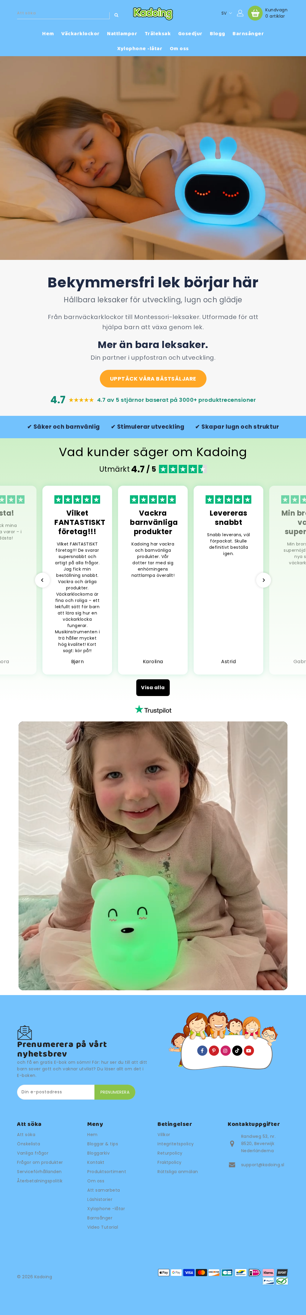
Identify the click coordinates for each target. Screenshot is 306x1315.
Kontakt (96, 1162)
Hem (92, 1135)
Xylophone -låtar (106, 1209)
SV (224, 13)
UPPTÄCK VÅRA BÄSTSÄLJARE (153, 378)
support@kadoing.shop (266, 1165)
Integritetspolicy (175, 1144)
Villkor (163, 1135)
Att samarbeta (103, 1190)
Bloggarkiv (98, 1153)
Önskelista (28, 1144)
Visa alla (153, 687)
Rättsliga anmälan (177, 1172)
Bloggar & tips (102, 1144)
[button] (42, 580)
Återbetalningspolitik (40, 1181)
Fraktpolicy (169, 1162)
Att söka (26, 1135)
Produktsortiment (106, 1172)
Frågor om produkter (40, 1162)
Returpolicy (170, 1153)
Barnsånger (99, 1218)
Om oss (95, 1181)
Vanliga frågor (32, 1153)
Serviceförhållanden (39, 1172)
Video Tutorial (102, 1227)
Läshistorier (99, 1199)
